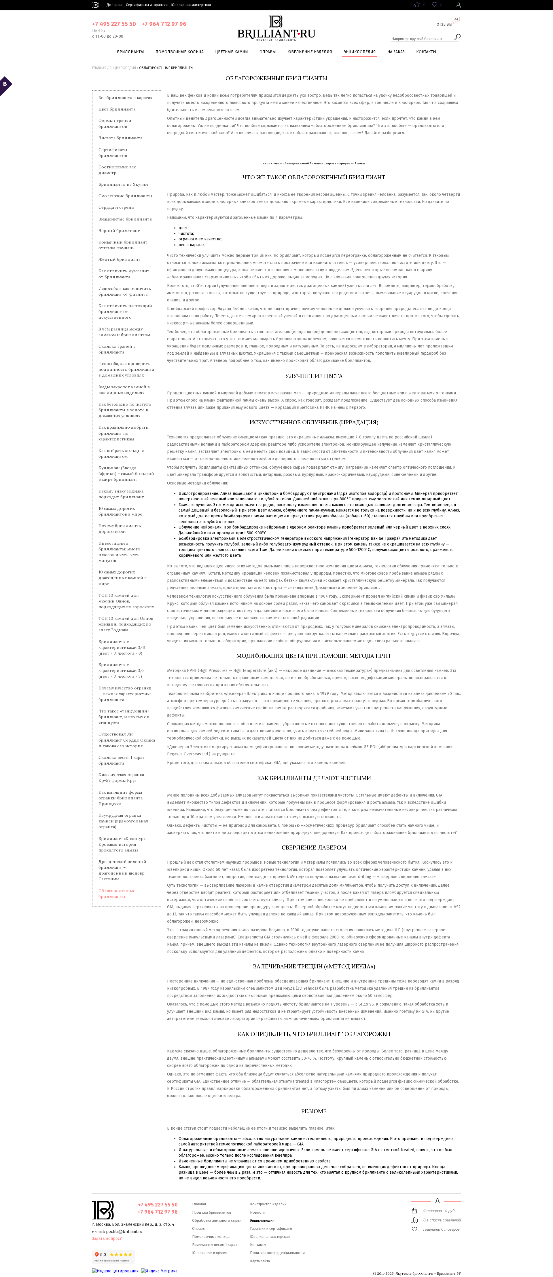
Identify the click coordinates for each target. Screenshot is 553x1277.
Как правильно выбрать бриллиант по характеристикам (123, 433)
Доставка (114, 5)
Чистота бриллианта (120, 137)
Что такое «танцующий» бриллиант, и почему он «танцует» (124, 716)
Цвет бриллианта (117, 109)
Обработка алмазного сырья (216, 1220)
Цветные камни (231, 52)
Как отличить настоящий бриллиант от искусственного (125, 311)
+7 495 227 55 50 (114, 23)
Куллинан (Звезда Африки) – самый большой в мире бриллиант (126, 473)
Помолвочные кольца (180, 52)
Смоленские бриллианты (125, 195)
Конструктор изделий (268, 1204)
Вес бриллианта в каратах (125, 97)
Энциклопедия (360, 52)
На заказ (396, 52)
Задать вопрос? (107, 1238)
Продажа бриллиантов (211, 1212)
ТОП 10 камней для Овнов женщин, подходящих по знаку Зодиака (126, 624)
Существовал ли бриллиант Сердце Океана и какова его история (127, 739)
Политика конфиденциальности (277, 1253)
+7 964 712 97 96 (164, 23)
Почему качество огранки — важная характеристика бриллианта (125, 693)
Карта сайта (260, 1261)
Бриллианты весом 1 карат (214, 1244)
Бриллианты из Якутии (123, 184)
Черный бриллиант (119, 230)
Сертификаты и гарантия (147, 5)
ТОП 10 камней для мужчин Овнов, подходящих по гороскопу (126, 601)
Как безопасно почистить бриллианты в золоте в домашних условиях (125, 410)
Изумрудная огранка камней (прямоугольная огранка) (123, 821)
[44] (444, 28)
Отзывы (444, 24)
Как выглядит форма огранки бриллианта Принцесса (121, 798)
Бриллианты (130, 52)
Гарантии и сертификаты (271, 1228)
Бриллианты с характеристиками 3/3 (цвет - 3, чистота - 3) (122, 670)
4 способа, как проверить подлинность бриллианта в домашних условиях (126, 369)
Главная (99, 68)
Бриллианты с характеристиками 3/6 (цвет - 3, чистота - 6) (122, 647)
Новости (257, 1212)
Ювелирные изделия (309, 52)
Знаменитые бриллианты (126, 219)
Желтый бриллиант (120, 259)
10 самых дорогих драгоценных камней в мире (123, 577)
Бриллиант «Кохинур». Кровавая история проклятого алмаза (122, 844)
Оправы (268, 52)
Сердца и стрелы (117, 207)
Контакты (426, 52)
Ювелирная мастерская (191, 5)
